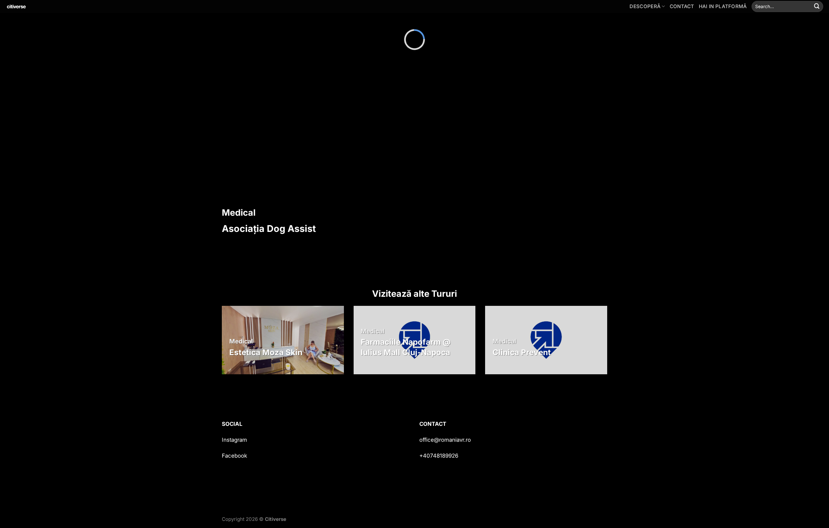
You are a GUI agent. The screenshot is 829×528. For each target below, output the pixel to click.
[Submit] (817, 6)
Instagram (234, 440)
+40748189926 (438, 455)
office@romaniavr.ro (445, 440)
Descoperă (645, 6)
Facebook (234, 455)
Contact (682, 6)
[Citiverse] (37, 6)
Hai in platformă (723, 6)
